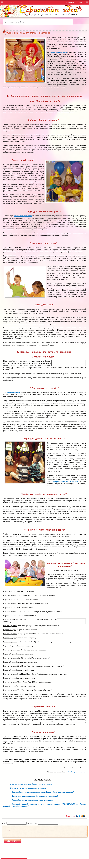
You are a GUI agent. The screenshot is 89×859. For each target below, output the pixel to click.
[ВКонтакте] (77, 815)
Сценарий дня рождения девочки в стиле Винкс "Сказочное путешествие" (43, 792)
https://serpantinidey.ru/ (76, 772)
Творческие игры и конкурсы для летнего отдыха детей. (35, 796)
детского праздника (58, 52)
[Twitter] (79, 815)
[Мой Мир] (84, 815)
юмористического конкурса (65, 481)
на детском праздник (22, 216)
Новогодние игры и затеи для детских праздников (32, 800)
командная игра (13, 392)
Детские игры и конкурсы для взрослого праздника (31, 784)
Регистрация (70, 2)
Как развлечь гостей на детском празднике (28, 788)
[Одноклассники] (82, 815)
